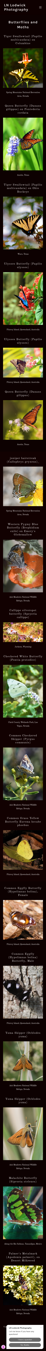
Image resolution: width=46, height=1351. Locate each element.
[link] (17, 10)
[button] (40, 7)
